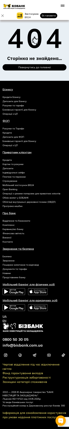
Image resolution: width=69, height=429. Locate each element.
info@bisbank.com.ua (23, 345)
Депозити (8, 168)
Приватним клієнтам (17, 152)
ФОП (6, 121)
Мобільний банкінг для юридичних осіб (30, 300)
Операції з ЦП (10, 113)
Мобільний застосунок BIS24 (18, 185)
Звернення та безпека (18, 249)
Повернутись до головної (34, 67)
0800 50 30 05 (15, 339)
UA (5, 316)
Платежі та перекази (14, 176)
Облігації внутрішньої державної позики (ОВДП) (29, 201)
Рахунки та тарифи (13, 105)
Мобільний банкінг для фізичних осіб (29, 284)
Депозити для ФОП (13, 136)
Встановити (49, 15)
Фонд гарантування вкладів (23, 373)
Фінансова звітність (13, 233)
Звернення (8, 260)
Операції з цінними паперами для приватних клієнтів (31, 193)
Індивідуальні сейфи (14, 172)
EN (4, 321)
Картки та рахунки (13, 164)
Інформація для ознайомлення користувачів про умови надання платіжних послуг (34, 415)
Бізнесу (8, 89)
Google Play (14, 291)
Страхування (10, 181)
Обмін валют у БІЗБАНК (16, 197)
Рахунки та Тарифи (13, 128)
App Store (38, 291)
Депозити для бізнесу (15, 101)
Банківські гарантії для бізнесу (19, 109)
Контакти (8, 241)
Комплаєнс (9, 225)
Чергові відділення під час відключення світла (31, 367)
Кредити (7, 132)
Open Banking (10, 189)
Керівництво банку (13, 229)
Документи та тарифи (15, 269)
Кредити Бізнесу (12, 97)
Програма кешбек (12, 206)
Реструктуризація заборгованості (27, 377)
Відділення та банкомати (16, 220)
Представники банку (14, 277)
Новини (7, 273)
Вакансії (7, 237)
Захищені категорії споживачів (25, 382)
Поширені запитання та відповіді (21, 264)
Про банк (9, 213)
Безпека (7, 256)
